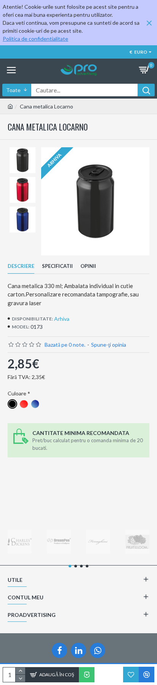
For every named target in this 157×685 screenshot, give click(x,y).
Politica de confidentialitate (35, 38)
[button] (70, 566)
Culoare (17, 393)
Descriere (21, 266)
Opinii (88, 266)
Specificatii (57, 266)
